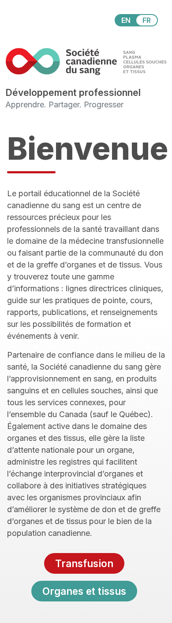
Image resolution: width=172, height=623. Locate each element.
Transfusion (84, 563)
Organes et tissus (84, 591)
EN (126, 20)
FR (146, 20)
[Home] (86, 61)
